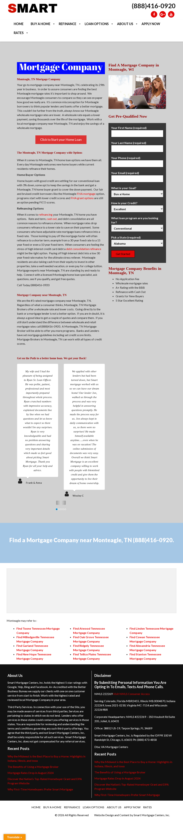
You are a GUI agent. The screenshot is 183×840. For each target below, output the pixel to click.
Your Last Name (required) (128, 143)
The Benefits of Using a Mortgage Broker (33, 766)
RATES (19, 33)
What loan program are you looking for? (134, 220)
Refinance (67, 24)
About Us (125, 24)
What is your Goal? (123, 188)
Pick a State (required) (126, 237)
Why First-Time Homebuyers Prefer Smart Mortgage (40, 789)
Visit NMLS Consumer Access (131, 693)
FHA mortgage (86, 193)
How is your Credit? (124, 203)
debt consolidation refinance (83, 249)
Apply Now (151, 24)
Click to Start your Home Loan (61, 139)
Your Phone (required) (125, 158)
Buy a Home (40, 24)
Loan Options (97, 24)
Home (19, 24)
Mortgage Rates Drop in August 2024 (31, 772)
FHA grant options (82, 198)
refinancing (46, 214)
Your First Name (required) (129, 127)
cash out (52, 218)
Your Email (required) (125, 173)
